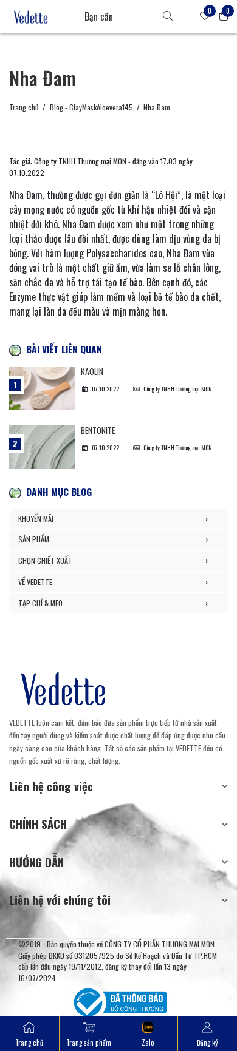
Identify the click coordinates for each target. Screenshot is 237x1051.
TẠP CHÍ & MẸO (113, 603)
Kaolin (92, 371)
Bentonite (98, 430)
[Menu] (186, 16)
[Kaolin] (42, 388)
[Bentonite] (42, 447)
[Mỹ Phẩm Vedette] (31, 17)
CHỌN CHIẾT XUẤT (113, 560)
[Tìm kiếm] (168, 16)
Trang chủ (24, 107)
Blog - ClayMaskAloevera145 (91, 107)
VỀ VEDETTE (113, 581)
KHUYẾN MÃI (113, 518)
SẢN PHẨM (113, 539)
